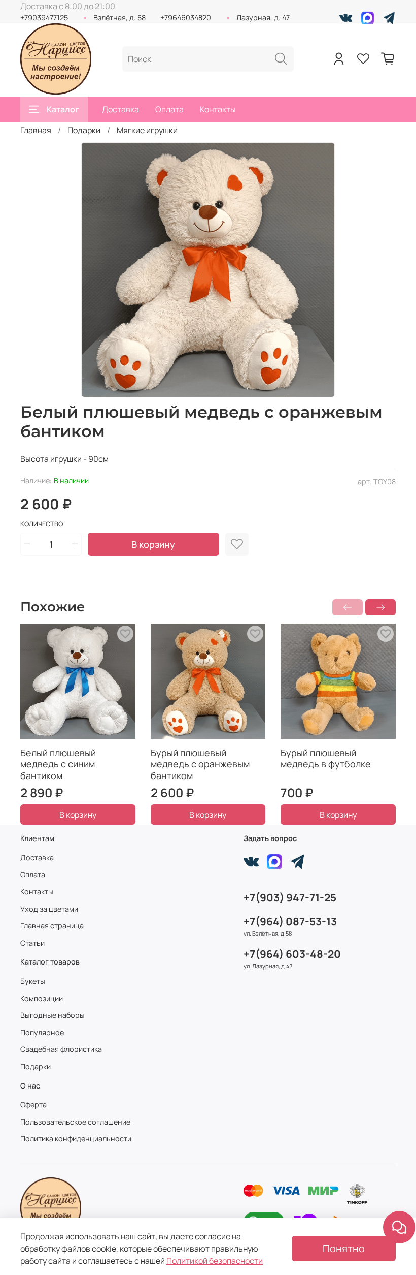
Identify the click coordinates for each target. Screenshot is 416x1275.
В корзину (77, 814)
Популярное (42, 1032)
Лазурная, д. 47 (263, 17)
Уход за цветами (49, 909)
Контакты (218, 109)
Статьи (32, 943)
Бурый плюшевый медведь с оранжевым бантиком (200, 763)
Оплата (169, 109)
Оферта (33, 1104)
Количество (41, 524)
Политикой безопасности (214, 1260)
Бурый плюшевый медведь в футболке (326, 758)
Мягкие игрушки (147, 130)
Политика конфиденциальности (75, 1138)
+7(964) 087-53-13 (290, 921)
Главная (35, 130)
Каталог (63, 109)
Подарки (83, 130)
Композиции (41, 998)
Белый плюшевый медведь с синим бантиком (58, 763)
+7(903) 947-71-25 (290, 897)
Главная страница (52, 925)
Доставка (120, 109)
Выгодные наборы (52, 1015)
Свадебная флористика (61, 1049)
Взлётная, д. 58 (119, 17)
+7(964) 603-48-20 (292, 954)
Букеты (32, 981)
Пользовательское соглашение (75, 1122)
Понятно (344, 1248)
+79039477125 (44, 17)
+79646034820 (185, 17)
